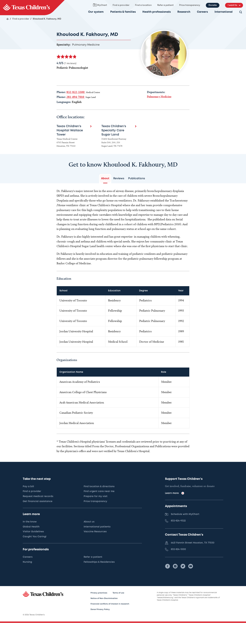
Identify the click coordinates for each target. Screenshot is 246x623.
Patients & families (123, 12)
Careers (202, 12)
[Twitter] (182, 566)
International (224, 12)
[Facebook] (167, 566)
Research (183, 12)
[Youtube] (190, 566)
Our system (96, 12)
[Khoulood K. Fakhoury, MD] (32, 7)
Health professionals (156, 12)
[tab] (105, 178)
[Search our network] (240, 12)
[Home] (7, 19)
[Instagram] (175, 566)
